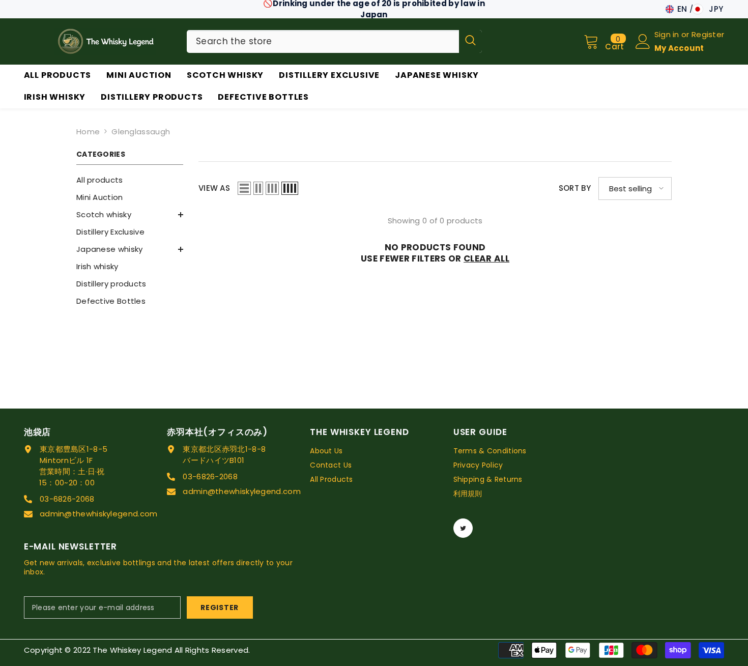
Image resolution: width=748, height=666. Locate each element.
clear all (486, 258)
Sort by (575, 188)
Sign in (667, 34)
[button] (244, 188)
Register (708, 34)
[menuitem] (129, 180)
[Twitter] (463, 528)
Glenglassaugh (140, 131)
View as (214, 188)
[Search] (334, 41)
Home (88, 131)
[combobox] (323, 41)
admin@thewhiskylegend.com (99, 513)
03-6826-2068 (67, 499)
